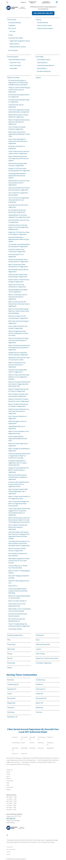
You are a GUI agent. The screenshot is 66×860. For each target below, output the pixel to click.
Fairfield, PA (39, 684)
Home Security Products (15, 38)
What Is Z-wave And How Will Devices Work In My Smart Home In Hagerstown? (19, 304)
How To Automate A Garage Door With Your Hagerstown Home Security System (18, 504)
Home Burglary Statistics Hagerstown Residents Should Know (17, 439)
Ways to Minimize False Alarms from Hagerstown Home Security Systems (18, 158)
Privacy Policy (11, 644)
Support (38, 77)
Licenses (38, 649)
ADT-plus (12, 31)
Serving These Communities (21, 675)
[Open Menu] (7, 2)
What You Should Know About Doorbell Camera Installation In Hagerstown (17, 477)
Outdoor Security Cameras (45, 28)
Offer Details (11, 649)
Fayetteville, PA (11, 689)
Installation (11, 25)
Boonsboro (10, 680)
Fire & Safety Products (43, 59)
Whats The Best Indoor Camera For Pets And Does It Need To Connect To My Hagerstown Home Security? (19, 520)
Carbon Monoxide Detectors (45, 65)
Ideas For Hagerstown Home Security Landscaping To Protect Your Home (18, 333)
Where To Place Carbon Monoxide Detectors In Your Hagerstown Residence (18, 377)
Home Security (11, 20)
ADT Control (12, 28)
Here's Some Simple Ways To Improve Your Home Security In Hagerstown (17, 141)
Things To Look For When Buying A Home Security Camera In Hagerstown (19, 90)
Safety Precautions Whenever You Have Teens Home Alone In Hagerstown (18, 411)
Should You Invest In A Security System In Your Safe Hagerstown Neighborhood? (18, 227)
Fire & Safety (39, 57)
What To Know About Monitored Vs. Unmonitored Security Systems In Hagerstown (19, 348)
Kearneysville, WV (41, 698)
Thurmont (39, 712)
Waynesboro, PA (12, 717)
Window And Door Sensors (18, 47)
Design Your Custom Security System (47, 658)
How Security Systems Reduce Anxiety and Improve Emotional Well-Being (17, 591)
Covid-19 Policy (40, 654)
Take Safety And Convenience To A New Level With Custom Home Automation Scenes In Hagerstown (18, 543)
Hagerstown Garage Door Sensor (20, 41)
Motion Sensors (14, 44)
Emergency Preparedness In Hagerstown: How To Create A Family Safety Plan (17, 463)
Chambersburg (40, 680)
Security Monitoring (14, 22)
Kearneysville (11, 698)
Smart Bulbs (13, 68)
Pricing (10, 35)
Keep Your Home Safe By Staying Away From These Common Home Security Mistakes (18, 311)
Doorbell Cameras (42, 22)
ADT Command (13, 50)
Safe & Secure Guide (13, 77)
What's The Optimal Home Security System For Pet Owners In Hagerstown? (19, 122)
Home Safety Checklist (15, 629)
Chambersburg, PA (13, 684)
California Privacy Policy (43, 644)
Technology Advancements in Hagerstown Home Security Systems (17, 176)
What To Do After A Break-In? (17, 601)
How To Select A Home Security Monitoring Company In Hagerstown (17, 527)
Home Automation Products (16, 59)
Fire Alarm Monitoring (43, 71)
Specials (9, 667)
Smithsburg (39, 707)
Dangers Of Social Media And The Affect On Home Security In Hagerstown (18, 470)
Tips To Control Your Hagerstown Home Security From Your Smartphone (18, 200)
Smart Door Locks (15, 62)
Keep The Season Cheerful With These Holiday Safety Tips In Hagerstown (18, 491)
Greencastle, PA (40, 689)
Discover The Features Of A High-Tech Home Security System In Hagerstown (18, 340)
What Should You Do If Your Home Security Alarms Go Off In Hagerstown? (18, 183)
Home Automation (12, 57)
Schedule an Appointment (15, 635)
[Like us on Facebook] (7, 835)
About (38, 640)
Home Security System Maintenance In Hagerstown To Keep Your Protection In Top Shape (19, 456)
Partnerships (11, 663)
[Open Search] (57, 2)
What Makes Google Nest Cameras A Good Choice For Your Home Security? (19, 561)
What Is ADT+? (12, 586)
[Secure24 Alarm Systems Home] (16, 8)
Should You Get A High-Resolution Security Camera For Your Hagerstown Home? (18, 484)
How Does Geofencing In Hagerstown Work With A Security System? (18, 239)
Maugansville (11, 703)
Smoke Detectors (42, 62)
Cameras (38, 20)
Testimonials (40, 635)
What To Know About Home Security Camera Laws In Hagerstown (16, 365)
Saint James (10, 707)
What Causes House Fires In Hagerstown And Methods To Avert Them (19, 134)
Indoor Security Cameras (44, 25)
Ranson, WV (39, 703)
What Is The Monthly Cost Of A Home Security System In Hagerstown (17, 297)
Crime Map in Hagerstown (44, 663)
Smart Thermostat (15, 65)
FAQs (8, 640)
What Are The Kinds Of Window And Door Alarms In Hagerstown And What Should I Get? (19, 384)
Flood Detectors (42, 68)
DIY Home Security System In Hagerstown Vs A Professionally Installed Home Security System (18, 83)
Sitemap (9, 654)
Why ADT (10, 658)
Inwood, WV (39, 694)
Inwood (9, 694)
